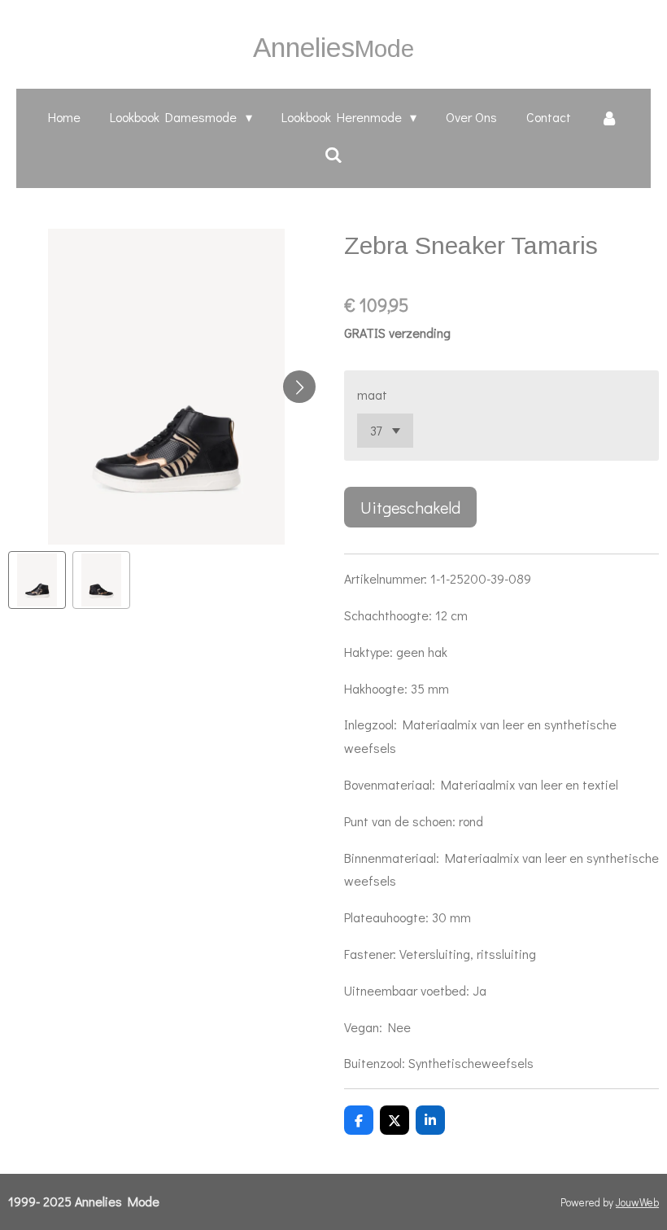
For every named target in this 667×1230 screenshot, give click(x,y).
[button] (37, 580)
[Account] (609, 118)
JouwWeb (637, 1202)
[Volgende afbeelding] (299, 386)
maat (372, 394)
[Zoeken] (333, 154)
